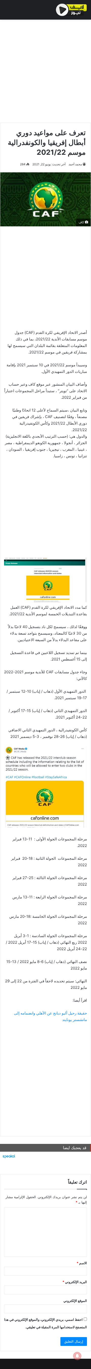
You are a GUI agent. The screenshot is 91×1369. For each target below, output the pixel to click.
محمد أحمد (75, 164)
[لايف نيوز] (71, 10)
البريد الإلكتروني (74, 1282)
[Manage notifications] (77, 1356)
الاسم (82, 1263)
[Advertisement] (45, 70)
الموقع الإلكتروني (75, 1301)
